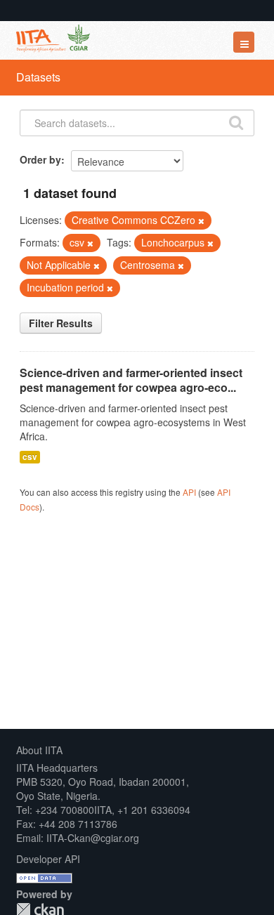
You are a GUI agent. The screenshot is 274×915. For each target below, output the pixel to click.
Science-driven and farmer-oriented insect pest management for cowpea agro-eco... (131, 379)
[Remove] (201, 220)
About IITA (39, 750)
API (189, 492)
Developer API (48, 859)
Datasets (38, 77)
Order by (40, 159)
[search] (236, 121)
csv (29, 457)
